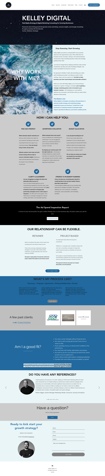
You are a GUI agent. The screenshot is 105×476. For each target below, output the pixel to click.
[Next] (99, 388)
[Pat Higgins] (48, 399)
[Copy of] (50, 399)
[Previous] (5, 388)
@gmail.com (31, 436)
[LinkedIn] (85, 5)
